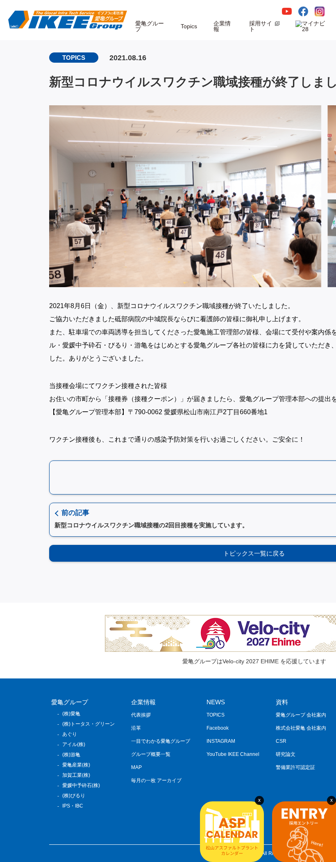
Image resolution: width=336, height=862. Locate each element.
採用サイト (260, 26)
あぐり (69, 734)
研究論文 (285, 754)
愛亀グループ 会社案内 (301, 715)
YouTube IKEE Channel (233, 754)
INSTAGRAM (221, 741)
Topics (189, 26)
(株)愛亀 (71, 714)
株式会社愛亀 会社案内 (301, 728)
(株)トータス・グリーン (88, 724)
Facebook (218, 728)
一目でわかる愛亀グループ (160, 741)
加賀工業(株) (76, 775)
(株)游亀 (71, 755)
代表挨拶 (141, 715)
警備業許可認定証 (295, 767)
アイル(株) (73, 744)
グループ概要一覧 (150, 754)
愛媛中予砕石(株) (81, 785)
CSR (281, 741)
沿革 (136, 728)
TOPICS (216, 715)
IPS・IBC (72, 806)
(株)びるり (73, 795)
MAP (136, 767)
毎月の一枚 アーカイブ (156, 780)
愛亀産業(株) (76, 765)
